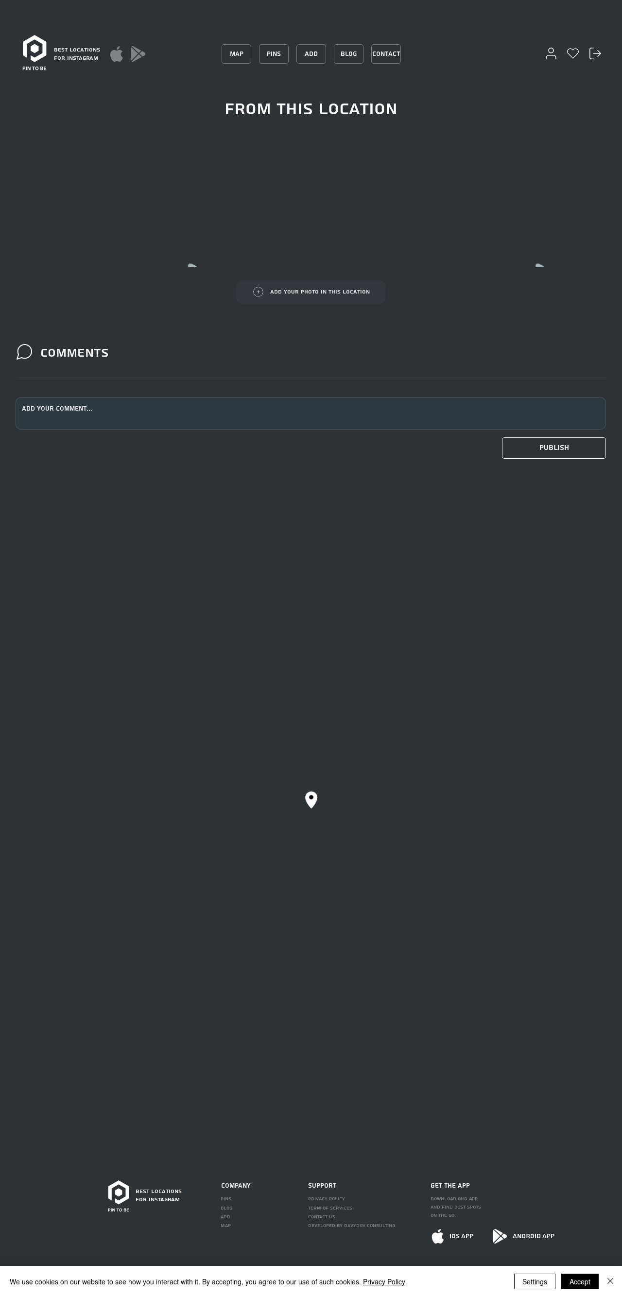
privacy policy (326, 1198)
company (236, 1185)
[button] (554, 448)
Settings (534, 1281)
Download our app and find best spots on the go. (456, 1207)
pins (226, 1198)
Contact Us (321, 1216)
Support (322, 1185)
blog (226, 1208)
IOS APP (461, 1236)
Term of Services (330, 1208)
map (226, 1225)
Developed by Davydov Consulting (351, 1225)
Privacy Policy (384, 1281)
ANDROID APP (533, 1236)
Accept (580, 1281)
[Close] (610, 1281)
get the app (450, 1185)
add (225, 1216)
